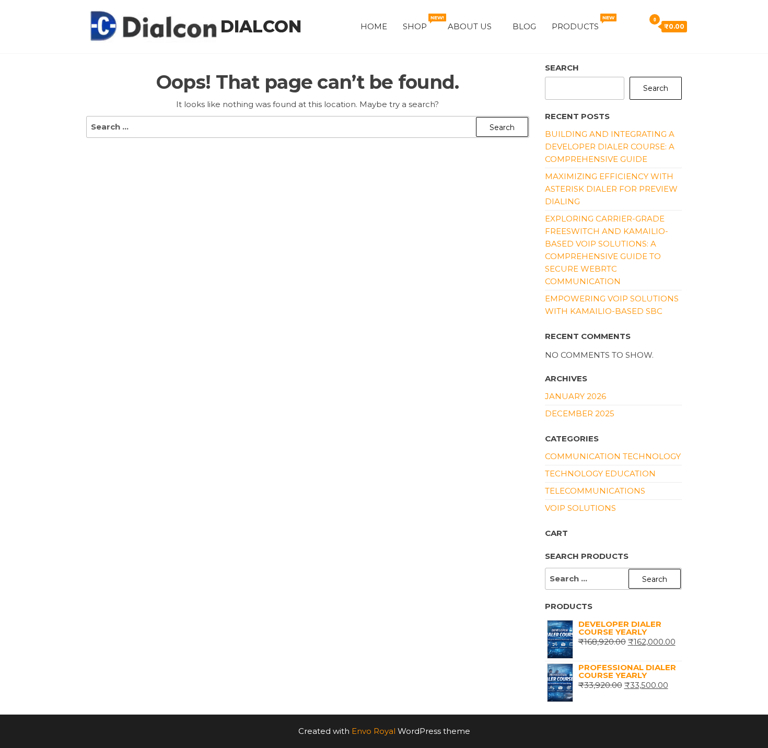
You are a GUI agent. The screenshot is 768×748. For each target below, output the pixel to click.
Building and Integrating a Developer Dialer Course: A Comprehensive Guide (609, 146)
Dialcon (260, 26)
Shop (421, 23)
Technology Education (600, 473)
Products (582, 23)
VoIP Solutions (580, 508)
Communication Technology (613, 456)
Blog (524, 26)
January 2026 (575, 396)
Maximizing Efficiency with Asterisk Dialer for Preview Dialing (611, 188)
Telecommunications (595, 491)
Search (562, 68)
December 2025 (579, 413)
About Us (470, 26)
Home (373, 26)
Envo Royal (373, 731)
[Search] (634, 26)
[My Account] (619, 26)
